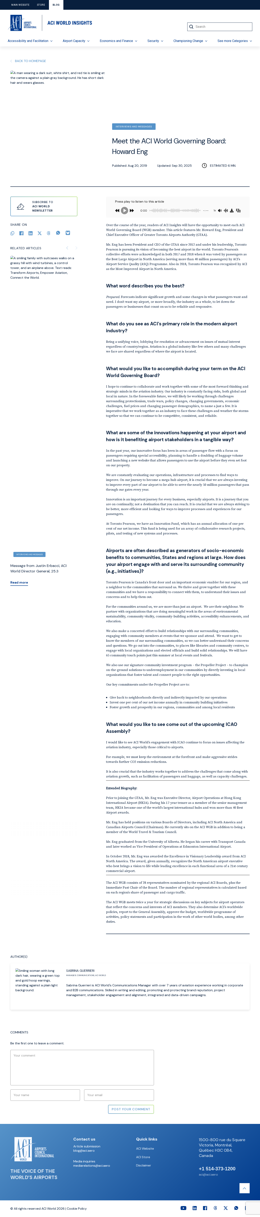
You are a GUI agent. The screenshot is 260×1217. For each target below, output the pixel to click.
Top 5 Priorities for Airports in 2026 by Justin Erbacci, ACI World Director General (43, 571)
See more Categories (233, 41)
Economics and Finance (116, 41)
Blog (56, 4)
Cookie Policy (77, 1208)
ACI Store (143, 1157)
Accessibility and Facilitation (28, 41)
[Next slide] (76, 248)
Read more (19, 588)
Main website (20, 4)
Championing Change (188, 41)
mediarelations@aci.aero (91, 1166)
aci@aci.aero (208, 1174)
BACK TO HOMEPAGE (30, 61)
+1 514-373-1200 (217, 1168)
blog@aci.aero (84, 1151)
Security (153, 41)
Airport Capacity (74, 41)
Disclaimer (143, 1165)
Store (41, 4)
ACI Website (145, 1148)
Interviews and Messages (134, 126)
